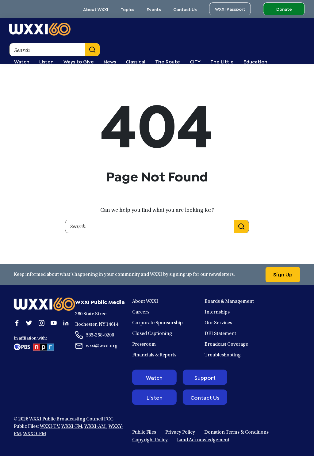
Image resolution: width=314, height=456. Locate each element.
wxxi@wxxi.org (101, 346)
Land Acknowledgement (203, 440)
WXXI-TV (49, 426)
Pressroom (144, 344)
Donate (284, 8)
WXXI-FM (71, 426)
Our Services (218, 323)
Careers (140, 312)
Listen (154, 397)
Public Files (144, 432)
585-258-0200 (100, 335)
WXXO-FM (34, 433)
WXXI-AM (95, 426)
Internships (217, 312)
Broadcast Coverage (226, 344)
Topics (127, 9)
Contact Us (185, 9)
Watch (154, 377)
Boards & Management (229, 301)
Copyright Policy (150, 440)
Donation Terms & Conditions (236, 432)
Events (154, 9)
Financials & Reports (154, 355)
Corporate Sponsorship (157, 323)
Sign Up (283, 274)
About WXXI (95, 9)
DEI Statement (220, 333)
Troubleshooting (223, 355)
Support (205, 377)
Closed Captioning (152, 333)
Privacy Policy (180, 432)
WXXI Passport (230, 8)
